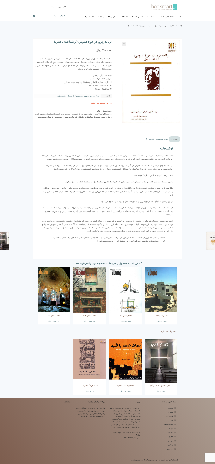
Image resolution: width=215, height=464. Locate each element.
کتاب (98, 111)
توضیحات (174, 139)
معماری (166, 25)
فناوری (170, 436)
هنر (172, 25)
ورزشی (170, 444)
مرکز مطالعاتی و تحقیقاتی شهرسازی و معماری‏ (80, 117)
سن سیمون (69, 114)
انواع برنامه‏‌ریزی (99, 114)
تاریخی (170, 440)
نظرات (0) (150, 139)
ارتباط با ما (89, 16)
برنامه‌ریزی (88, 114)
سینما (171, 428)
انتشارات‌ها (138, 16)
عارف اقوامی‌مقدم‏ (58, 114)
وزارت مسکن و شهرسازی (47, 117)
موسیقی (170, 448)
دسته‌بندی (153, 16)
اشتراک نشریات (169, 16)
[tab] (174, 139)
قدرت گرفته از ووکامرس (137, 460)
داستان (170, 432)
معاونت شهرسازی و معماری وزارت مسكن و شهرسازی (78, 96)
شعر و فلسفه (168, 424)
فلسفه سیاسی (45, 114)
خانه (181, 16)
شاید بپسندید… (162, 139)
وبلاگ (102, 16)
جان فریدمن (79, 114)
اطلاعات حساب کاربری (119, 16)
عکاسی (170, 408)
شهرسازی (169, 416)
